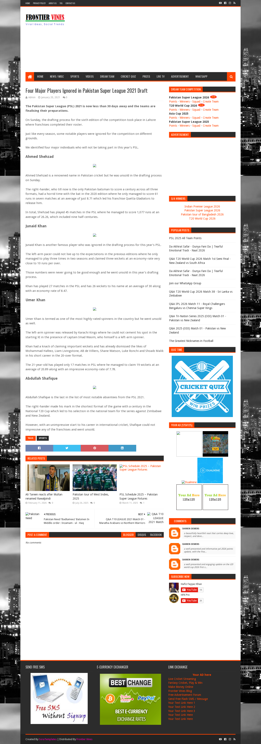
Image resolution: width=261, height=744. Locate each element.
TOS (61, 3)
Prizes (146, 76)
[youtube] (220, 3)
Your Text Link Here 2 (181, 706)
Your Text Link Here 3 (181, 711)
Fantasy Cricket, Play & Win (185, 682)
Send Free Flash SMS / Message (188, 698)
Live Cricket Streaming (182, 678)
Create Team (211, 101)
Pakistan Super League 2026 (202, 210)
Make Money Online (180, 686)
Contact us (70, 3)
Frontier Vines (84, 739)
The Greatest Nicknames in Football (191, 340)
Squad (196, 101)
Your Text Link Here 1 (181, 702)
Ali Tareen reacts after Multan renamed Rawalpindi (43, 496)
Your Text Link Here (180, 714)
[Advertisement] (161, 39)
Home (27, 3)
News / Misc (57, 76)
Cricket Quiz (128, 76)
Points (173, 101)
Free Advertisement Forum (184, 694)
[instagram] (230, 3)
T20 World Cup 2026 (202, 218)
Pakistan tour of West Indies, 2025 (91, 496)
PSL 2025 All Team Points (185, 238)
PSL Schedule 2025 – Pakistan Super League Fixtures (138, 496)
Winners (185, 101)
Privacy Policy (39, 3)
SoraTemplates (48, 739)
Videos (90, 76)
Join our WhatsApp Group (185, 283)
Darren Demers (190, 529)
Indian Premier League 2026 (202, 206)
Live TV (161, 76)
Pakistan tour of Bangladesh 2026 (202, 214)
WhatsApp (201, 76)
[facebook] (225, 3)
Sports (74, 76)
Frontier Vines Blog (180, 691)
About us (52, 3)
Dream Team (107, 76)
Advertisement (180, 76)
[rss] (234, 3)
